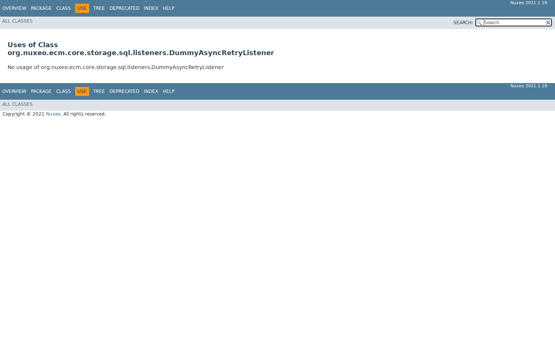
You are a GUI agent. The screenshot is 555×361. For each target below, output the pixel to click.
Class (63, 8)
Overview (14, 8)
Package (41, 8)
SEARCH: (463, 22)
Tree (99, 8)
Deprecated (124, 8)
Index (151, 8)
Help (168, 8)
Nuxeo (53, 114)
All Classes (17, 21)
